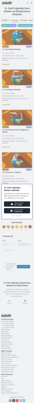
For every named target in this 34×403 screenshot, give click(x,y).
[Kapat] (30, 186)
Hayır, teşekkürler (17, 216)
